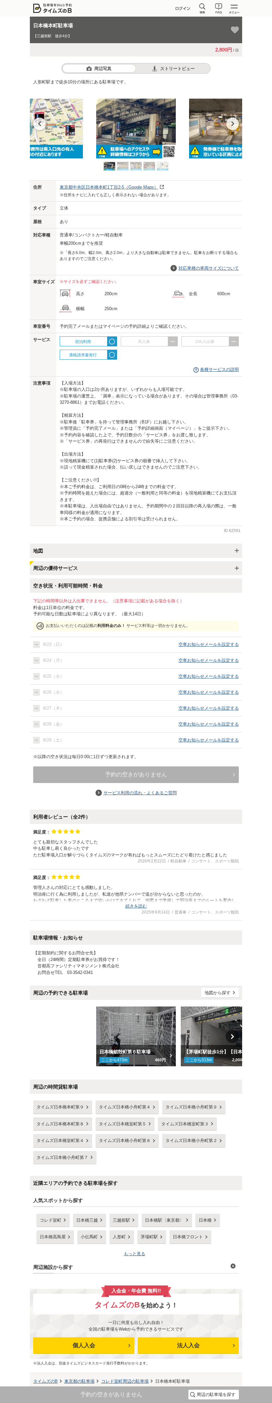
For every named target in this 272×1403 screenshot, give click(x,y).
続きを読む (136, 906)
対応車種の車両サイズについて (208, 268)
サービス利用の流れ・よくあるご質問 (140, 792)
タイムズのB (45, 1381)
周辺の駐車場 (125, 1381)
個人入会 (84, 1345)
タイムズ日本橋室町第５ (122, 1123)
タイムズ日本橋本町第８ (60, 1123)
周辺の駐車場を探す (216, 1394)
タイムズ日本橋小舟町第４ (125, 1106)
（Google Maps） (109, 187)
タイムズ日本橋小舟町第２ (191, 1140)
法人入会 (188, 1345)
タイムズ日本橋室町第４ (60, 1140)
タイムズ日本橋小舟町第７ (62, 1157)
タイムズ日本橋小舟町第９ (191, 1106)
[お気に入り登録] (235, 30)
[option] (136, 125)
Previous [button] (39, 124)
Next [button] (232, 124)
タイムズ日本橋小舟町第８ (125, 1140)
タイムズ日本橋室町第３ (185, 1123)
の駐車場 (79, 1381)
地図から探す (218, 992)
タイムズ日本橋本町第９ (60, 1106)
